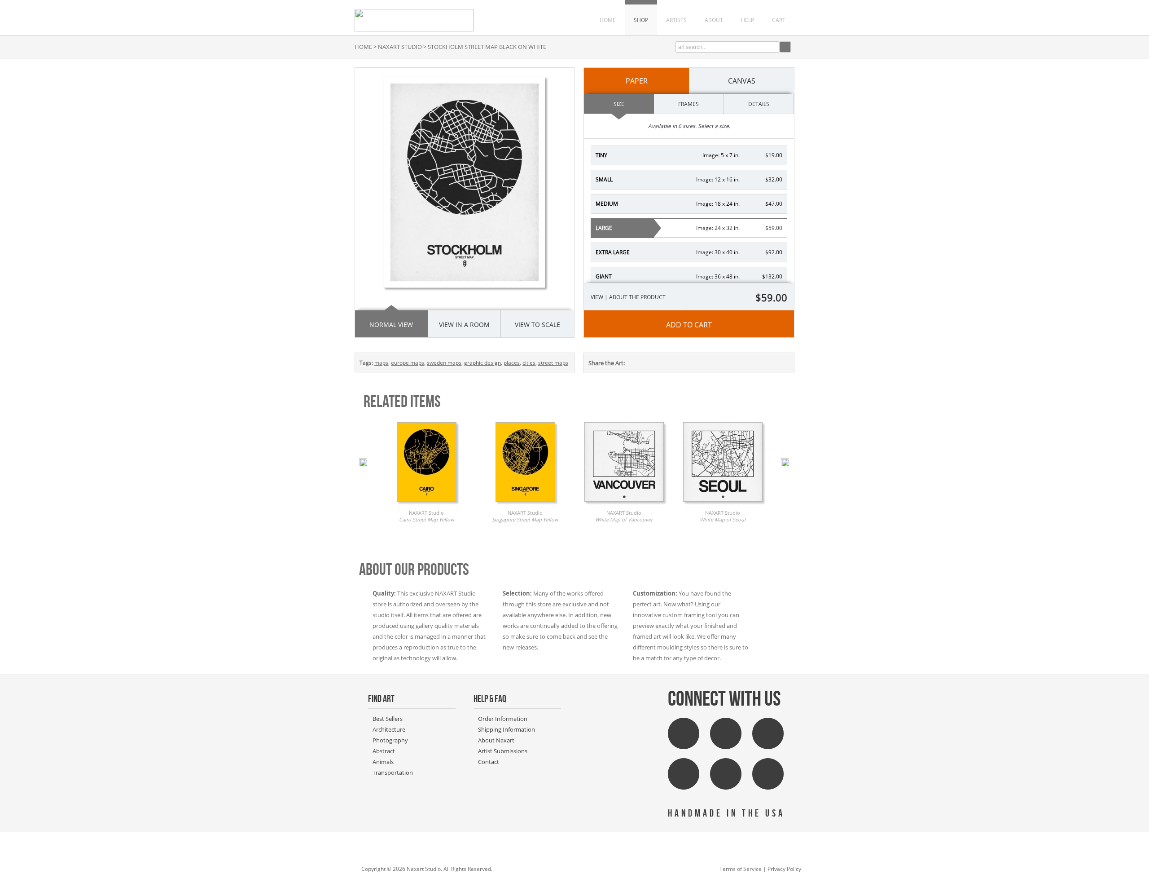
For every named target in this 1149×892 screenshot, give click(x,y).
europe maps (407, 363)
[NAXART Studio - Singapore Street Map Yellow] (525, 504)
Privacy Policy (784, 869)
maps (381, 363)
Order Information (502, 719)
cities (528, 363)
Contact (488, 762)
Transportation (393, 772)
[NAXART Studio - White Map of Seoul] (723, 504)
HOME (608, 20)
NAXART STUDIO (400, 47)
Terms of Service (740, 869)
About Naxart (496, 740)
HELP (747, 20)
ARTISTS (676, 20)
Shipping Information (506, 729)
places (512, 363)
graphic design (482, 363)
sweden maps (444, 363)
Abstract (384, 751)
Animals (383, 762)
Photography (390, 740)
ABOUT (714, 20)
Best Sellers (388, 719)
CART (778, 20)
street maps (553, 363)
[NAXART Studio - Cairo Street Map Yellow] (426, 504)
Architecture (389, 729)
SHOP (641, 20)
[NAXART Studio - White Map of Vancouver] (624, 504)
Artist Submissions (502, 751)
